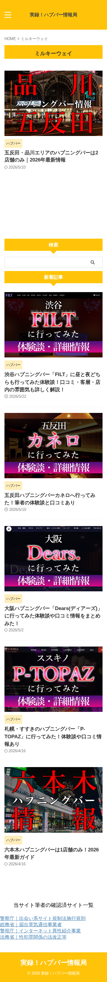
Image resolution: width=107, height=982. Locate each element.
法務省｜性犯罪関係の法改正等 (33, 937)
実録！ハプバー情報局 (53, 14)
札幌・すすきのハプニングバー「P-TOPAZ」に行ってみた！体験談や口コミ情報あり (53, 736)
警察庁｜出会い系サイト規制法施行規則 (43, 918)
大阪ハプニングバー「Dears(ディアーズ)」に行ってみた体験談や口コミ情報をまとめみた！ (53, 616)
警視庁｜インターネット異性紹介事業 (40, 930)
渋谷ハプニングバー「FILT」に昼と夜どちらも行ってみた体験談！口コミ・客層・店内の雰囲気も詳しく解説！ (52, 382)
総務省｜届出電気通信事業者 (31, 924)
